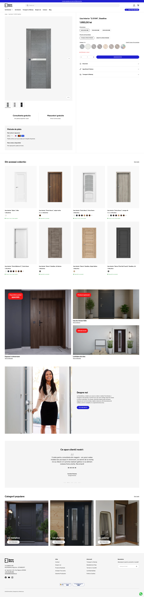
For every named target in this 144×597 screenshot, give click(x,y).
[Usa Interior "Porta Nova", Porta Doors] (89, 187)
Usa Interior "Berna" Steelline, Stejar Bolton (85, 266)
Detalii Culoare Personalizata (132, 42)
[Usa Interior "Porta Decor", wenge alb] (123, 187)
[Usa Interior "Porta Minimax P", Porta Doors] (21, 243)
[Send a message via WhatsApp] (141, 594)
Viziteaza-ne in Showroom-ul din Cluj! (72, 1)
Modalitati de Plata (91, 565)
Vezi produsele (13, 542)
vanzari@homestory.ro (11, 573)
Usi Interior (18, 9)
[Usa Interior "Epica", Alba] (21, 187)
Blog (50, 9)
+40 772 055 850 (9, 572)
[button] (138, 5)
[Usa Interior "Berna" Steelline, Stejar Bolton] (89, 243)
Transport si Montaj (28, 9)
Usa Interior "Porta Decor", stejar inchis (50, 210)
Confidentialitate (91, 570)
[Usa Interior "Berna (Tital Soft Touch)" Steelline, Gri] (123, 243)
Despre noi (38, 9)
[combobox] (72, 5)
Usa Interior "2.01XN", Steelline (15, 14)
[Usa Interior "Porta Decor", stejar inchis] (55, 187)
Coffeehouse (21, 591)
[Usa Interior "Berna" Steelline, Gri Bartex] (55, 243)
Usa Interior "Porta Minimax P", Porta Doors (17, 266)
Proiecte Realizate (60, 568)
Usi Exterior (8, 9)
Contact (45, 9)
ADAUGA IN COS (118, 57)
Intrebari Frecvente (60, 570)
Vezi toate (136, 162)
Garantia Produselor (60, 573)
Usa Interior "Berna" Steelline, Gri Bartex (50, 266)
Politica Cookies (91, 573)
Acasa (6, 14)
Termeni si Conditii (92, 568)
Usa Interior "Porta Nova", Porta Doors (83, 210)
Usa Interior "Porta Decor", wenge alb (117, 210)
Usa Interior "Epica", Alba (12, 210)
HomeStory (10, 591)
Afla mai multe (83, 407)
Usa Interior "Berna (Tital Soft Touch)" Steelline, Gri (121, 266)
